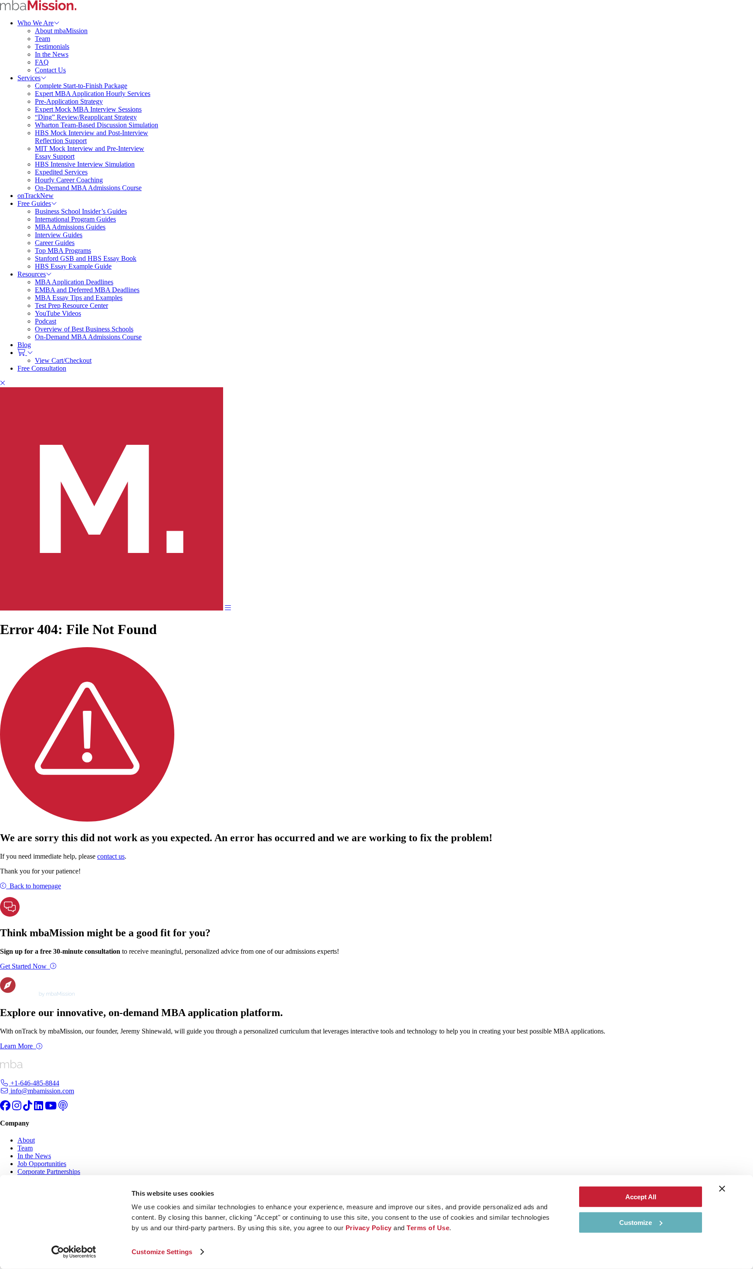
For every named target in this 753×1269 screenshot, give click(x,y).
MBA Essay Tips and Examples (78, 297)
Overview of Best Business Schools (84, 329)
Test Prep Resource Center (71, 305)
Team (42, 38)
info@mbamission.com (41, 1091)
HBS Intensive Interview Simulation (85, 164)
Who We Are (35, 23)
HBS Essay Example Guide (73, 266)
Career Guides (55, 242)
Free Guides (34, 203)
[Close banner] (722, 1189)
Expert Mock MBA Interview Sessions (88, 109)
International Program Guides (75, 219)
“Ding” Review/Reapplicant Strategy (86, 117)
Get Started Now (23, 966)
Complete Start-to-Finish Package (81, 85)
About (26, 1140)
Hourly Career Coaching (69, 180)
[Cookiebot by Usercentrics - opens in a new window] (74, 1252)
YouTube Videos (58, 313)
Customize (635, 1222)
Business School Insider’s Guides (81, 211)
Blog (24, 344)
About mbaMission (61, 30)
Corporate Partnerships (48, 1171)
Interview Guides (58, 235)
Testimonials (52, 46)
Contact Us (50, 70)
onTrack (35, 195)
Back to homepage (35, 886)
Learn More (16, 1046)
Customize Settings (162, 1251)
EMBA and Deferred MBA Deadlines (87, 289)
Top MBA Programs (63, 250)
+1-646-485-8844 (34, 1083)
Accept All (640, 1197)
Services (29, 78)
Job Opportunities (41, 1163)
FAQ (42, 62)
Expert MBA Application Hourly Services (92, 93)
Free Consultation (41, 368)
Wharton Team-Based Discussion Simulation (96, 125)
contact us (111, 856)
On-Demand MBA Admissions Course (88, 187)
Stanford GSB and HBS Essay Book (85, 258)
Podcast (45, 321)
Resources (31, 274)
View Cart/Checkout (63, 360)
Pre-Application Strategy (69, 101)
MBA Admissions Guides (70, 227)
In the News (51, 54)
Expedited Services (61, 172)
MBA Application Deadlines (74, 282)
